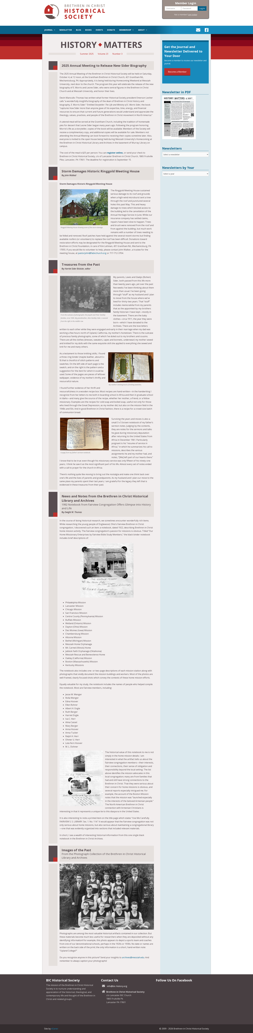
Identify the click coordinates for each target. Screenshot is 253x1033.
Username (170, 8)
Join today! (192, 14)
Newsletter (65, 30)
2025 (91, 53)
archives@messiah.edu (133, 957)
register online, (115, 152)
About (141, 30)
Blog (78, 30)
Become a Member (177, 71)
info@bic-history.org (117, 986)
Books (88, 30)
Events (99, 30)
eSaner (54, 1028)
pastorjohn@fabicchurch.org (92, 253)
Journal (48, 30)
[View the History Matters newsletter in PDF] (179, 138)
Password (187, 8)
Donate (111, 30)
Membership (125, 30)
